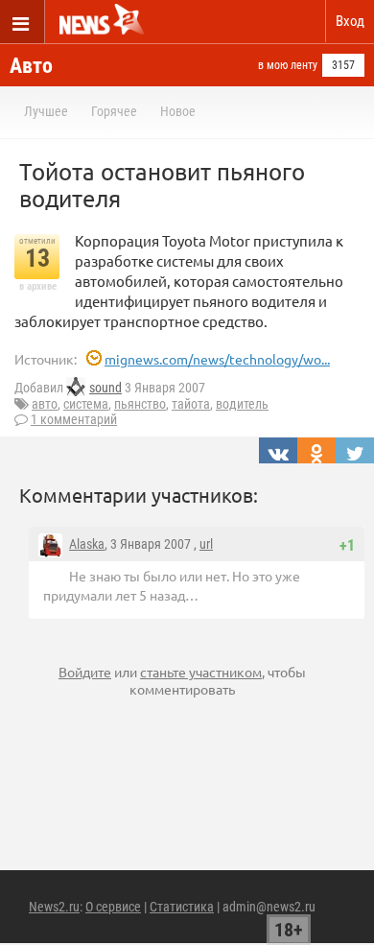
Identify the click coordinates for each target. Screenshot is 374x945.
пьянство (140, 404)
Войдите (84, 671)
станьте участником (201, 671)
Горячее (114, 111)
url (206, 544)
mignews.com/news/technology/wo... (217, 358)
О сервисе (113, 906)
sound (105, 387)
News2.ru (54, 906)
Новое (178, 111)
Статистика (182, 906)
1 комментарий (74, 419)
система (85, 404)
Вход (350, 21)
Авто (31, 66)
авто (45, 404)
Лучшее (46, 111)
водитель (242, 404)
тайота (191, 404)
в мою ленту (287, 65)
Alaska (87, 544)
